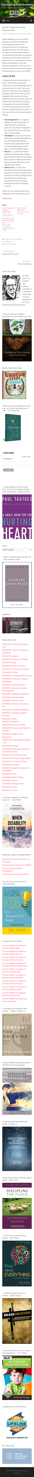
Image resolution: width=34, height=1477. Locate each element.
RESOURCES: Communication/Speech (15, 669)
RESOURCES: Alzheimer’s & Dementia (15, 659)
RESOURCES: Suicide (9, 787)
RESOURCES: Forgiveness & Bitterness (15, 710)
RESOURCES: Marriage (10, 746)
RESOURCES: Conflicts (10, 672)
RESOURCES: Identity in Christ (12, 734)
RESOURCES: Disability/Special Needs (15, 694)
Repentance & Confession (13, 239)
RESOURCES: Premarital (10, 765)
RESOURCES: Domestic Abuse (12, 700)
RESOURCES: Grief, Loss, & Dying (13, 725)
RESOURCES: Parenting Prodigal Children (16, 758)
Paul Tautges (27, 34)
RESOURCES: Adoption (10, 656)
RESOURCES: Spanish (9, 780)
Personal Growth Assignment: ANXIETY (15, 874)
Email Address (8, 459)
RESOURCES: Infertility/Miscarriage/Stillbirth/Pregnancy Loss (16, 739)
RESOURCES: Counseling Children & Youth (17, 676)
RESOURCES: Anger (9, 662)
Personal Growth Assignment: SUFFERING (16, 865)
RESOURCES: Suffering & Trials (13, 784)
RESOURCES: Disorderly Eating (13, 697)
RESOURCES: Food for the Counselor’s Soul (8, 220)
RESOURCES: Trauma (9, 790)
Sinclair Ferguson (10, 244)
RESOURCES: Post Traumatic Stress (14, 761)
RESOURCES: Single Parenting (12, 777)
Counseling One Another (17, 4)
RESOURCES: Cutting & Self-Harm (14, 685)
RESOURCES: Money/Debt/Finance (14, 755)
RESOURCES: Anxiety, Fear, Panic (13, 666)
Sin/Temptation (7, 242)
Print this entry (7, 198)
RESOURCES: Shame (9, 774)
